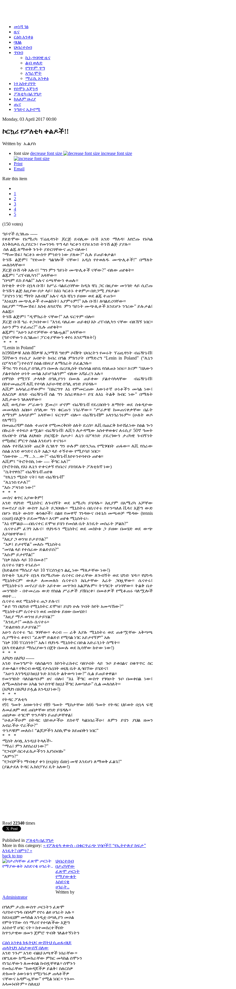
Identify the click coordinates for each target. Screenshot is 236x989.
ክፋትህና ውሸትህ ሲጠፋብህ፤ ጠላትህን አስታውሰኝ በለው (37, 945)
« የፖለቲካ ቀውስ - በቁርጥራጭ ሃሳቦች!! (78, 845)
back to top (12, 855)
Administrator (14, 897)
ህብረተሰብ (65, 861)
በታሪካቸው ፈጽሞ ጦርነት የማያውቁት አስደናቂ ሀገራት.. (68, 876)
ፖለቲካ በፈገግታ (40, 840)
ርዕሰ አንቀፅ (12, 942)
